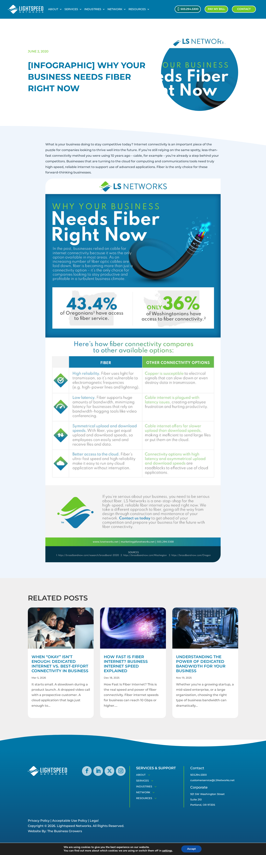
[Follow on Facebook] (87, 771)
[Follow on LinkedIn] (98, 771)
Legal (94, 820)
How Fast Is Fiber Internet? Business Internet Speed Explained (126, 663)
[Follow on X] (109, 771)
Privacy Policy (39, 820)
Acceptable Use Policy (69, 820)
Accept (191, 849)
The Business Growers (64, 831)
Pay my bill (216, 9)
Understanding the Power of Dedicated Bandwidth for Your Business (200, 663)
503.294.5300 (189, 9)
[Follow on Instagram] (121, 771)
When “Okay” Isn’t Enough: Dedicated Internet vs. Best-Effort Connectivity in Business (60, 663)
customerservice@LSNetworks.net (212, 780)
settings (167, 850)
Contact (244, 9)
